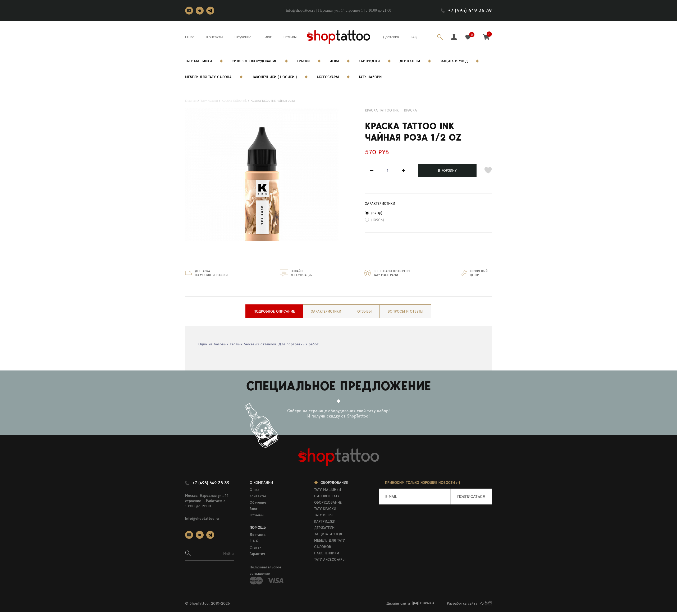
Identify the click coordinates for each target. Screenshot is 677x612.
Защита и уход (454, 61)
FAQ (414, 37)
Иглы (334, 61)
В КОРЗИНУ (447, 170)
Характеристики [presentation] (326, 311)
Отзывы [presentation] (364, 311)
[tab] (274, 311)
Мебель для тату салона (208, 77)
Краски (303, 61)
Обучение (243, 37)
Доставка (391, 37)
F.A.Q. (255, 541)
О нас (189, 37)
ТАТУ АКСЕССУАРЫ (329, 559)
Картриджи (369, 61)
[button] (403, 170)
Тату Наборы (370, 77)
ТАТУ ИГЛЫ (323, 515)
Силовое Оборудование (254, 61)
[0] (468, 37)
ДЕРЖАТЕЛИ (324, 528)
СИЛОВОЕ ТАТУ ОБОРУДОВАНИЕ (328, 499)
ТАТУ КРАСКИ (325, 509)
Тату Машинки (198, 61)
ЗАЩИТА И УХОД (328, 534)
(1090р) (377, 220)
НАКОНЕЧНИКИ (326, 553)
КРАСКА (410, 110)
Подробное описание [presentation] (274, 311)
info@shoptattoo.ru (300, 10)
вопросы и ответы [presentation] (405, 311)
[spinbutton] (387, 170)
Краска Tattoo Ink (382, 110)
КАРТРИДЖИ (324, 521)
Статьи (256, 547)
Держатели (410, 61)
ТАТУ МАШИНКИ (327, 490)
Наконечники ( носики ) (274, 77)
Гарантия (257, 553)
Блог (267, 37)
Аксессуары (328, 77)
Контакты (214, 37)
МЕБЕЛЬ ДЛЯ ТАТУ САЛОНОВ (329, 543)
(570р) (376, 213)
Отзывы (289, 37)
